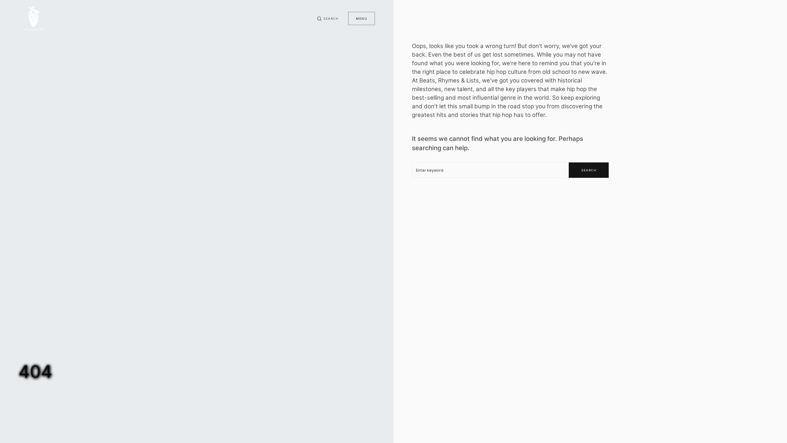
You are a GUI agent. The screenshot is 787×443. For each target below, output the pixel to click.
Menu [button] (361, 18)
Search (588, 170)
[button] (327, 18)
